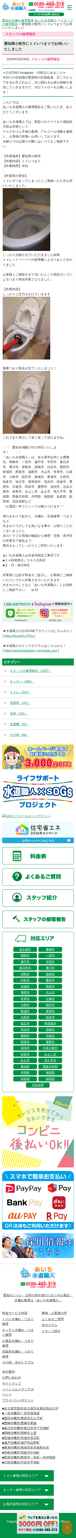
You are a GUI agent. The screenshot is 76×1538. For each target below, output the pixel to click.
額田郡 (50, 1079)
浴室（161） (18, 713)
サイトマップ (11, 1383)
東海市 (50, 1011)
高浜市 (25, 1029)
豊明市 (25, 1035)
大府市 (25, 1017)
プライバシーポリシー (18, 1400)
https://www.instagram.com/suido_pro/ (30, 650)
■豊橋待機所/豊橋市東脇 (19, 1423)
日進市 (50, 1035)
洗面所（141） (20, 703)
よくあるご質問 (53, 1319)
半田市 (50, 961)
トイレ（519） (20, 692)
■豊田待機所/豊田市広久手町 (22, 1418)
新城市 (25, 1011)
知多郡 (25, 1079)
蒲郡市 (25, 992)
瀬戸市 (25, 961)
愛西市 (50, 1042)
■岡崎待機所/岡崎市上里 (19, 1433)
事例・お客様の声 (54, 1313)
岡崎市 (25, 955)
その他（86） (19, 735)
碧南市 (50, 974)
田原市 (25, 1042)
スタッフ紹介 (51, 1331)
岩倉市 (50, 1029)
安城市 (25, 986)
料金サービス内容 (14, 1313)
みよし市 (50, 1054)
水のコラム (49, 1325)
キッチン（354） (22, 681)
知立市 (25, 1023)
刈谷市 (25, 980)
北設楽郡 (38, 1085)
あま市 (25, 1060)
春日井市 (25, 967)
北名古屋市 (50, 1048)
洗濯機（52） (19, 724)
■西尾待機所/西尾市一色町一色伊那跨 (29, 1457)
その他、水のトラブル (18, 1362)
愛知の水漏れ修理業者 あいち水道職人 (29, 20)
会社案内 (8, 1371)
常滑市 (25, 998)
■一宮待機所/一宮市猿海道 (21, 1413)
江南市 (50, 998)
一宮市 (50, 955)
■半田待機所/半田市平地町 (21, 1462)
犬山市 (50, 992)
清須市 (25, 1048)
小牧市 (25, 1005)
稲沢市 (50, 1005)
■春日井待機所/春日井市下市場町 (25, 1428)
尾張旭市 (50, 1023)
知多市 (50, 1017)
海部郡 (50, 1072)
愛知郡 (25, 1066)
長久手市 (50, 1060)
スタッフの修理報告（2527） (30, 671)
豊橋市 (50, 949)
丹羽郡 (25, 1072)
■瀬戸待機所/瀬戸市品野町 (21, 1442)
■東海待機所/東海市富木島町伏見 (25, 1447)
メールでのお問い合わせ (46, 14)
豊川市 (50, 967)
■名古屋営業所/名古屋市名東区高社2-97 (30, 1408)
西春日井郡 (50, 1066)
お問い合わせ (11, 1377)
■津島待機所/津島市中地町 (21, 1452)
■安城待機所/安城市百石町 (21, 1438)
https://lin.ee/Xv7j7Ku (18, 636)
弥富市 (25, 1054)
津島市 (25, 974)
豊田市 (50, 980)
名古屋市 (25, 949)
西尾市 (50, 986)
